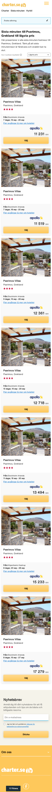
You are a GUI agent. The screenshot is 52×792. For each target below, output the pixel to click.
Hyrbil (29, 11)
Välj (26, 140)
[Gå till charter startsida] (14, 4)
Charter (5, 11)
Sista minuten (18, 11)
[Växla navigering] (46, 3)
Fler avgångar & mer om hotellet (18, 123)
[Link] (26, 786)
